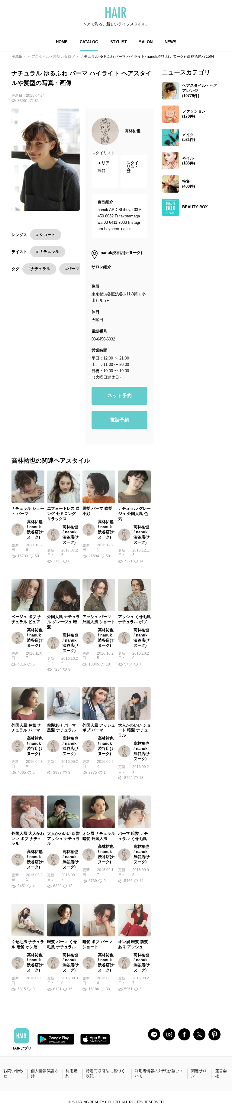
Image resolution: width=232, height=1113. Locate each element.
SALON (146, 42)
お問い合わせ (13, 1073)
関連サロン (199, 1073)
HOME (62, 42)
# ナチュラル (47, 251)
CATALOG (89, 42)
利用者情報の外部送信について (158, 1073)
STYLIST (118, 42)
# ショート (45, 234)
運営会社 (221, 1073)
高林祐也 (132, 131)
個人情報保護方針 (44, 1073)
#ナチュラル (39, 268)
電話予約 (119, 419)
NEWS (170, 42)
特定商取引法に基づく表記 (105, 1073)
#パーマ (72, 268)
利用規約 (71, 1073)
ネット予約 (120, 395)
